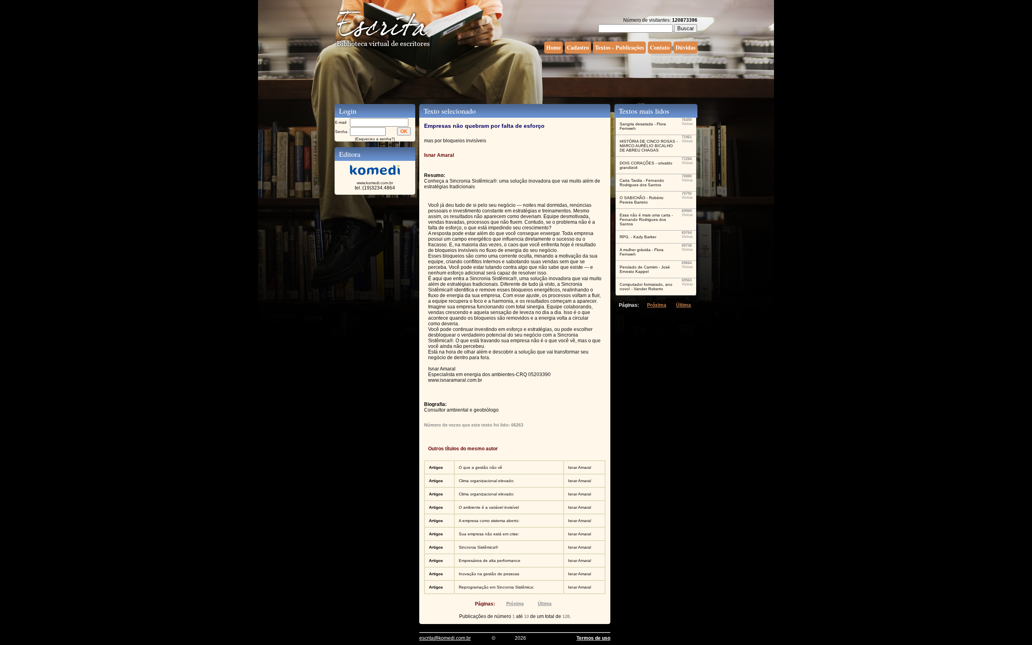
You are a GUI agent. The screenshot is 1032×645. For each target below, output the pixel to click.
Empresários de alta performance (489, 560)
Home (553, 47)
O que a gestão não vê (480, 467)
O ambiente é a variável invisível (489, 507)
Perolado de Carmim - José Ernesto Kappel (645, 269)
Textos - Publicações (619, 47)
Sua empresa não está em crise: (489, 534)
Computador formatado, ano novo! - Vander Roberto (646, 286)
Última (544, 603)
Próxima (515, 603)
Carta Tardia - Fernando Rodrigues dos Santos (642, 182)
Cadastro (578, 47)
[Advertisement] (516, 78)
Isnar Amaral (579, 467)
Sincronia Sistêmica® (478, 547)
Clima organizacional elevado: (486, 481)
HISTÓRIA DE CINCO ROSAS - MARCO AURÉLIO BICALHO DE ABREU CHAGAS (649, 145)
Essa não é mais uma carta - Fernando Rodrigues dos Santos (646, 219)
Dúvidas (685, 47)
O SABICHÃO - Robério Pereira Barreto (642, 200)
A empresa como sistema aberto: (489, 520)
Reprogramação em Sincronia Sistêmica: (496, 587)
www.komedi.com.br (375, 183)
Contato (660, 47)
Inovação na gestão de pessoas (489, 574)
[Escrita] (383, 47)
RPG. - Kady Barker (638, 237)
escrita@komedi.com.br (445, 638)
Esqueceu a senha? (375, 139)
